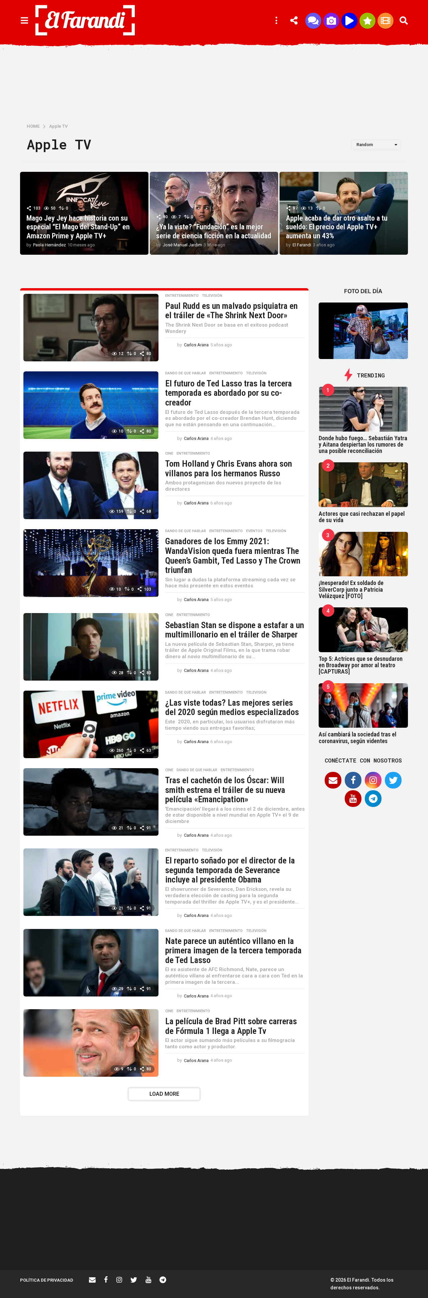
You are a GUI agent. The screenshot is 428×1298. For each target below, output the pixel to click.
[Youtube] (353, 798)
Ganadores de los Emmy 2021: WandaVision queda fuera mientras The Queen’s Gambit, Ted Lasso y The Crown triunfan (232, 555)
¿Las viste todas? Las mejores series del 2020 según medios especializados (232, 707)
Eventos (254, 531)
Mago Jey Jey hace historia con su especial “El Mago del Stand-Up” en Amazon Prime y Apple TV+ (78, 227)
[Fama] (331, 21)
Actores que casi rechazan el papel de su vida (362, 516)
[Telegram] (373, 798)
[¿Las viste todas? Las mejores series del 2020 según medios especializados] (90, 724)
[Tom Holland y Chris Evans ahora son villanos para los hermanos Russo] (90, 485)
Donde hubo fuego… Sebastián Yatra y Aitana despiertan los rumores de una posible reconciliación (363, 445)
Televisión (212, 296)
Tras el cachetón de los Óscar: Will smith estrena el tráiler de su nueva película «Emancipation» (225, 789)
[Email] (333, 780)
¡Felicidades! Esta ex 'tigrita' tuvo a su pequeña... (53, 1196)
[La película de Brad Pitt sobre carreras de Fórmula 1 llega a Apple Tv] (90, 1043)
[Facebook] (353, 780)
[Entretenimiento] (386, 21)
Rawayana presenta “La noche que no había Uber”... (388, 1246)
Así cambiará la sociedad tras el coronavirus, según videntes (357, 737)
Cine (169, 454)
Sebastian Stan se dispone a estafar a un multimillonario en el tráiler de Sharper (234, 630)
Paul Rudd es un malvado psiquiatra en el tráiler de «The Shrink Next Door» (231, 311)
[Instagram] (373, 780)
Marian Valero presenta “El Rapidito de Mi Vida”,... (321, 1246)
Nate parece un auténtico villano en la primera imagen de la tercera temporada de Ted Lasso (233, 950)
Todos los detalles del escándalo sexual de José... (187, 1246)
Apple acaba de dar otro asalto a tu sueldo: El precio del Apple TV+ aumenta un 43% (337, 227)
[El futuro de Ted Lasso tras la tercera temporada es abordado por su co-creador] (90, 405)
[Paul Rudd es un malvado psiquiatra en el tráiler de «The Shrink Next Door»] (90, 327)
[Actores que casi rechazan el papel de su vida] (363, 484)
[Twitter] (393, 780)
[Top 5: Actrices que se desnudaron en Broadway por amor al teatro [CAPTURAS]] (363, 629)
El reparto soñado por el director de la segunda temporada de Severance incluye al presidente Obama (230, 869)
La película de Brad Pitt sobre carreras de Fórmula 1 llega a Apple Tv (231, 1026)
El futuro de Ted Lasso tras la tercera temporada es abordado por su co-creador (228, 392)
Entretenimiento (182, 296)
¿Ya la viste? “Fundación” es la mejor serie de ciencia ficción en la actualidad (213, 231)
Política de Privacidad (46, 1280)
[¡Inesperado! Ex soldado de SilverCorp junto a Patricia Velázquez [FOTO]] (363, 554)
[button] (24, 20)
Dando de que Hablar (185, 373)
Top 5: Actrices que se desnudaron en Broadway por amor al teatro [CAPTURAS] (361, 665)
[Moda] (367, 21)
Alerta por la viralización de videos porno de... (120, 1246)
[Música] (349, 21)
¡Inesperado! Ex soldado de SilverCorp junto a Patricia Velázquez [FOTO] (351, 589)
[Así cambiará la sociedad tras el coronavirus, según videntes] (363, 705)
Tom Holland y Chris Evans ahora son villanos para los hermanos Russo (228, 468)
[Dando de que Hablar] (313, 21)
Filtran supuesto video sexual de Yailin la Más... (254, 1246)
